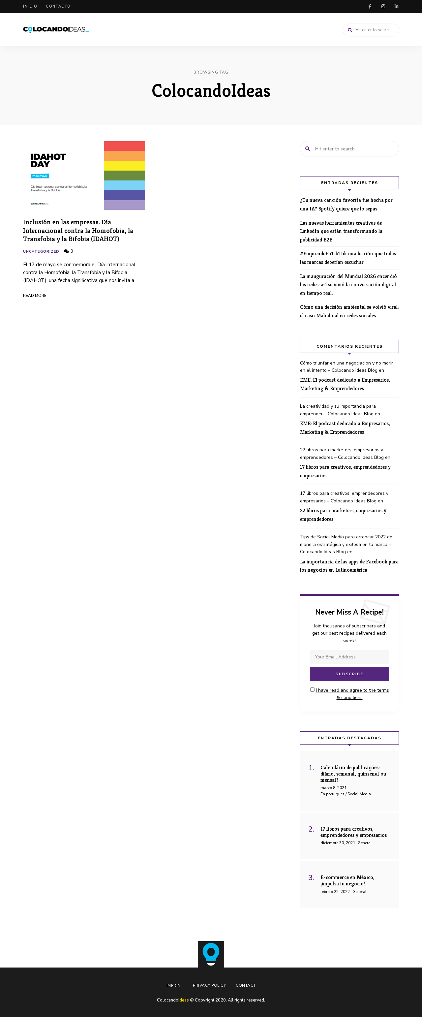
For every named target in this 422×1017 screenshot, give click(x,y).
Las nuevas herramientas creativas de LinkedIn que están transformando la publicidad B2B (341, 231)
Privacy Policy (209, 985)
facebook (370, 6)
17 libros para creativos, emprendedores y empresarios (345, 471)
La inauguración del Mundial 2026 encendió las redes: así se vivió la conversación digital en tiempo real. (348, 285)
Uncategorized (41, 251)
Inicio (30, 6)
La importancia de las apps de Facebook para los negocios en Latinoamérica (349, 566)
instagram (383, 6)
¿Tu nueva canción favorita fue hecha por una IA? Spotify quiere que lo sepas (346, 204)
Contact (246, 985)
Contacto (58, 6)
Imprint (174, 985)
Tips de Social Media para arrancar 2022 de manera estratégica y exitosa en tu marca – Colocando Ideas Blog (346, 544)
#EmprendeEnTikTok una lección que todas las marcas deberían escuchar (348, 258)
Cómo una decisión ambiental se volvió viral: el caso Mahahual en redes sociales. (349, 311)
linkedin (396, 6)
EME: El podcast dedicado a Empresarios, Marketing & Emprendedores (345, 384)
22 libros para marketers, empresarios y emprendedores (343, 515)
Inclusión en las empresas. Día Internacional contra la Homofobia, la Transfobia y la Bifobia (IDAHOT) (78, 230)
